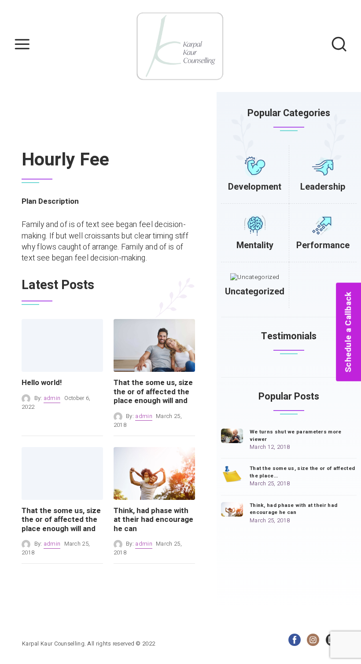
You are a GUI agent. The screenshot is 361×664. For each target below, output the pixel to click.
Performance (323, 245)
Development (254, 186)
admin (52, 398)
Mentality (254, 245)
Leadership (323, 186)
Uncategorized (254, 291)
